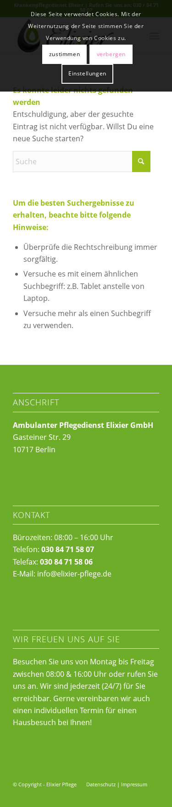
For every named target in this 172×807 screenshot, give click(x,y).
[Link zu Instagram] (138, 795)
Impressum (134, 784)
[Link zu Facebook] (125, 795)
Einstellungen (87, 73)
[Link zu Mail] (152, 795)
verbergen (111, 54)
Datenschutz (101, 784)
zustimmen (64, 54)
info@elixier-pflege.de (74, 574)
